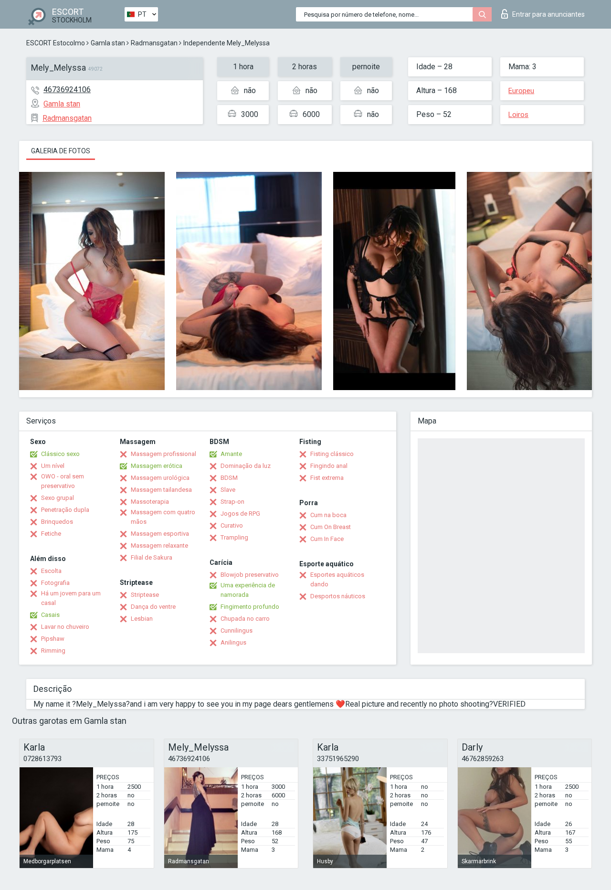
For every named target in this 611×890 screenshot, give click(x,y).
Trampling (234, 537)
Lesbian (142, 618)
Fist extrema (327, 477)
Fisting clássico (332, 453)
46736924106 (67, 89)
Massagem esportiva (160, 533)
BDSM (229, 477)
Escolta (51, 570)
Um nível (52, 465)
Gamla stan (108, 43)
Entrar (548, 14)
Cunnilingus (237, 630)
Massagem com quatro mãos (163, 517)
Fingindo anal (329, 465)
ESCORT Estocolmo (55, 43)
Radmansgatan (154, 43)
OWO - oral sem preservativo (62, 481)
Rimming (53, 650)
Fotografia (55, 582)
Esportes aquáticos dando (337, 579)
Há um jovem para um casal (71, 598)
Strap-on (232, 501)
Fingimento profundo (250, 606)
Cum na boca (328, 515)
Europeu (521, 90)
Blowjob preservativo (250, 574)
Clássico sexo (60, 453)
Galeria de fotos (60, 151)
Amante (231, 453)
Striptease (145, 594)
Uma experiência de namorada (248, 590)
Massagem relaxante (159, 545)
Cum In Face (327, 538)
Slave (228, 489)
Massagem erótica (156, 465)
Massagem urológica (160, 477)
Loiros (518, 114)
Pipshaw (52, 638)
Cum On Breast (330, 526)
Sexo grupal (57, 497)
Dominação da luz (246, 465)
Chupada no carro (245, 618)
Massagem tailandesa (161, 489)
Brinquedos (57, 521)
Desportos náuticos (337, 596)
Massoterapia (150, 501)
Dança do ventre (153, 606)
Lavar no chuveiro (65, 626)
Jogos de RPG (240, 513)
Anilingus (233, 642)
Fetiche (51, 533)
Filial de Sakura (151, 557)
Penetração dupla (65, 509)
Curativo (232, 525)
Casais (50, 614)
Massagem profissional (163, 453)
